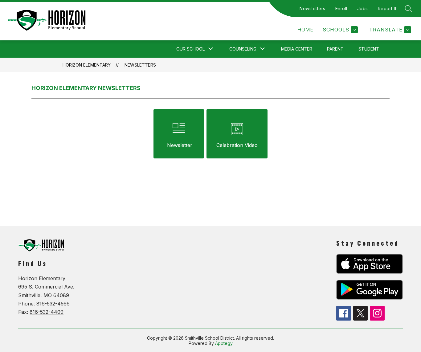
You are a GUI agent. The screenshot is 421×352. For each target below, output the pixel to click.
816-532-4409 (46, 312)
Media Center (296, 48)
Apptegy (224, 343)
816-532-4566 (53, 304)
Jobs (362, 8)
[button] (305, 30)
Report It (387, 8)
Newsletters (312, 8)
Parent (335, 48)
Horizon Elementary (87, 65)
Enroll (341, 8)
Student (368, 48)
